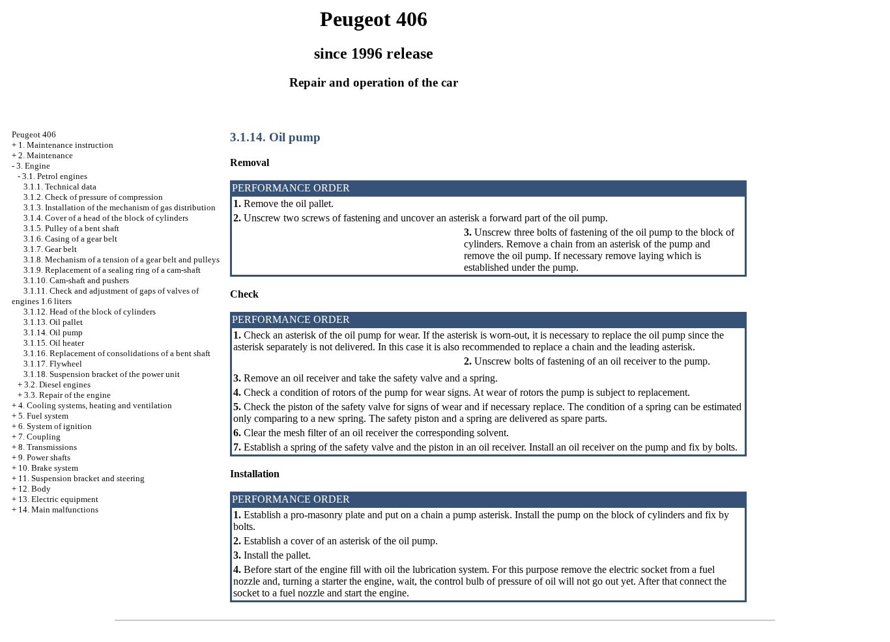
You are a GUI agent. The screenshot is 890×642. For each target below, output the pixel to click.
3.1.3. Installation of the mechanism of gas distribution (119, 207)
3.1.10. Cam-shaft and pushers (76, 280)
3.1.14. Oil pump (53, 332)
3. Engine (33, 166)
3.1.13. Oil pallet (53, 322)
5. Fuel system (43, 416)
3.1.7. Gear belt (50, 249)
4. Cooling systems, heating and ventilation (95, 405)
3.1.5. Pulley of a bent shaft (71, 228)
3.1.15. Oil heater (53, 343)
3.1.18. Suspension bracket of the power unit (101, 374)
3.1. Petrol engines (54, 176)
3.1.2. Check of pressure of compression (93, 197)
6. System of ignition (55, 426)
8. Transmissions (47, 447)
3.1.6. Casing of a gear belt (70, 239)
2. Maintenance (45, 155)
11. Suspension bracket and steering (81, 478)
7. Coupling (39, 436)
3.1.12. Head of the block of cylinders (89, 311)
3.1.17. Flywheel (52, 364)
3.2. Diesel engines (57, 384)
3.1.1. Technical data (59, 186)
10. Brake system (48, 468)
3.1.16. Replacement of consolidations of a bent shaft (116, 353)
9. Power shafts (44, 457)
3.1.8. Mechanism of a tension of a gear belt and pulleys (121, 259)
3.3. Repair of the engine (67, 395)
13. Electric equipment (58, 499)
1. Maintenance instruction (65, 145)
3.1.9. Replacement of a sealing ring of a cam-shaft (112, 270)
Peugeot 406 (34, 134)
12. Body (34, 489)
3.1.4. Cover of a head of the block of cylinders (105, 218)
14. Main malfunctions (58, 509)
